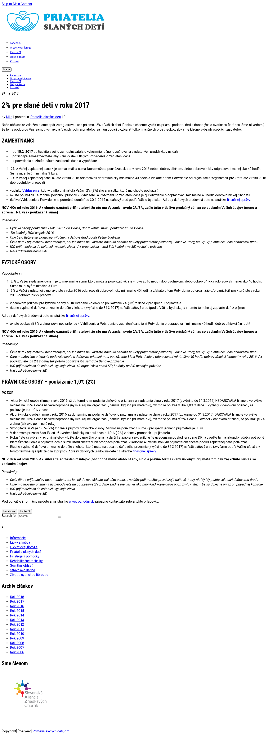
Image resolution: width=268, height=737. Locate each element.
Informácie (18, 538)
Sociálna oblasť (21, 566)
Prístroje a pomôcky (24, 556)
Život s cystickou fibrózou (29, 575)
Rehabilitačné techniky (26, 561)
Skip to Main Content (17, 4)
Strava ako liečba (22, 570)
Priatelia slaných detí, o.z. (51, 731)
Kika (9, 117)
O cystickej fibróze (23, 547)
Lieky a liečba (20, 542)
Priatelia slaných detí (45, 117)
